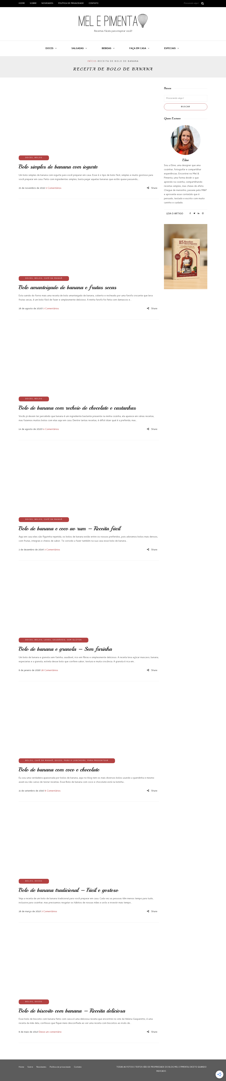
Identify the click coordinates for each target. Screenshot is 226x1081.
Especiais (170, 49)
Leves (47, 640)
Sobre (33, 3)
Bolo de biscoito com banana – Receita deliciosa (72, 1010)
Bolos (38, 157)
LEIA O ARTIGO (174, 214)
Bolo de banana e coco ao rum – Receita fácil (69, 528)
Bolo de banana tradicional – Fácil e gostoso (68, 890)
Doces (49, 49)
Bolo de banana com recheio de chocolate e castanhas (77, 407)
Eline (185, 160)
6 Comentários (51, 429)
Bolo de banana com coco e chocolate (59, 769)
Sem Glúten (74, 640)
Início (92, 61)
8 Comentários (53, 791)
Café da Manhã (53, 278)
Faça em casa (137, 49)
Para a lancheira (75, 760)
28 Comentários (49, 670)
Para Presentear (97, 760)
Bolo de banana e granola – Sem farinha (65, 649)
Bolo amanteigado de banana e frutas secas (67, 287)
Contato (93, 3)
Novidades (47, 3)
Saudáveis (59, 640)
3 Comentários (53, 188)
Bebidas (106, 49)
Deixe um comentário (50, 1032)
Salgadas (77, 49)
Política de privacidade (71, 3)
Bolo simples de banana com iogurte (58, 166)
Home (22, 3)
